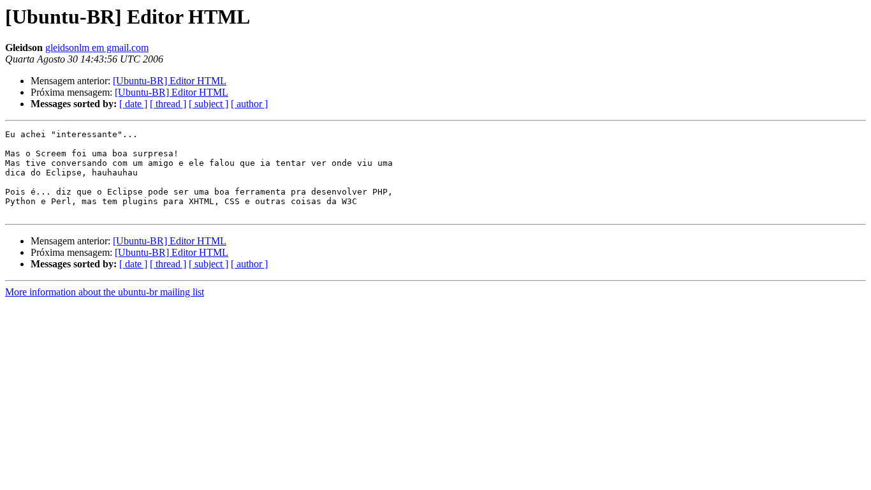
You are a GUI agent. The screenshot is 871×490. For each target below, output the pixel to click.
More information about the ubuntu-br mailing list (104, 291)
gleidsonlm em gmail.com (97, 47)
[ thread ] (168, 103)
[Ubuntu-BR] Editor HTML (169, 80)
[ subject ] (208, 103)
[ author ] (249, 103)
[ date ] (133, 103)
